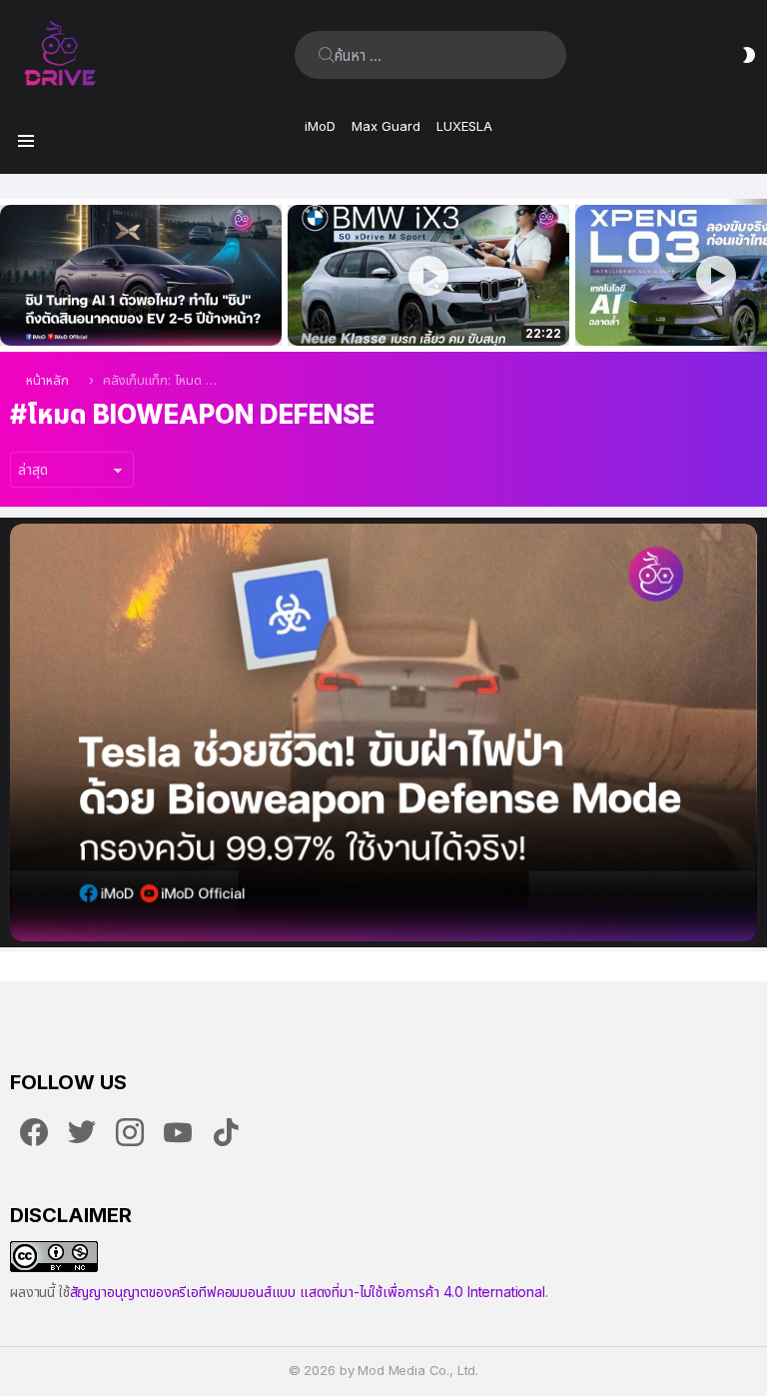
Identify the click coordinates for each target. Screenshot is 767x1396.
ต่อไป (757, 275)
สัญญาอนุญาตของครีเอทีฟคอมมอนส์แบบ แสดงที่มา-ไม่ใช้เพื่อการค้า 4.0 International (307, 1291)
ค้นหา (327, 55)
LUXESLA (464, 126)
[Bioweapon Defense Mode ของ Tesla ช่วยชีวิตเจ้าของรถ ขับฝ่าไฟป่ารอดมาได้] (383, 732)
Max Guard (386, 126)
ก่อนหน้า (10, 275)
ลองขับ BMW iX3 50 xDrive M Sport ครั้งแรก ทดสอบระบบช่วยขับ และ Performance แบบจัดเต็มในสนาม (416, 309)
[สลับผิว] (749, 55)
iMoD (320, 126)
